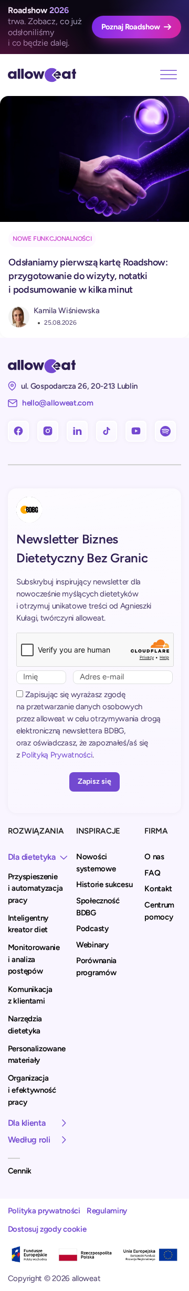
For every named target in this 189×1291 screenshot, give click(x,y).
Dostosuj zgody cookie (47, 1229)
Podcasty (92, 928)
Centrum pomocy (159, 911)
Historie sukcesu (104, 884)
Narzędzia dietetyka (25, 1025)
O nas (154, 856)
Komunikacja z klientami (30, 995)
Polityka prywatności (44, 1210)
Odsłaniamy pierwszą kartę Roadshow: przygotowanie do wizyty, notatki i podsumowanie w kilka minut (88, 276)
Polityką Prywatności (57, 755)
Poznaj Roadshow (130, 26)
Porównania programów (96, 966)
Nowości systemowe (96, 862)
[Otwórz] (168, 75)
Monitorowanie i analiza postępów (34, 959)
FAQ (152, 873)
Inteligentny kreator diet (28, 924)
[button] (39, 857)
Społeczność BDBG (98, 906)
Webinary (92, 944)
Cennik (20, 1171)
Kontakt (158, 888)
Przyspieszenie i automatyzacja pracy (35, 888)
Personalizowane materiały (37, 1054)
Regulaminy (107, 1210)
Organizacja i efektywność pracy (32, 1089)
